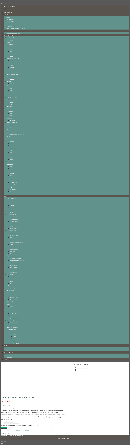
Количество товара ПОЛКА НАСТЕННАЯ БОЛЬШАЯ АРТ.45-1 (19, 425)
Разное (8, 180)
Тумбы (11, 210)
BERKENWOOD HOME (12, 122)
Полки (11, 207)
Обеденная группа (11, 262)
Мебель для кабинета (11, 230)
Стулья (11, 281)
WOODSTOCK (10, 164)
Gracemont (12, 127)
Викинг (11, 76)
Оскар (11, 92)
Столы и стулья (13, 288)
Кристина (12, 83)
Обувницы (12, 205)
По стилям (6, 345)
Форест (11, 159)
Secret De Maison (10, 161)
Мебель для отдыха (14, 221)
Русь (11, 187)
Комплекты (12, 311)
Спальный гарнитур (14, 249)
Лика (11, 88)
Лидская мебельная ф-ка (12, 74)
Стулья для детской (14, 297)
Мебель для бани (10, 301)
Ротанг (8, 304)
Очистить (16, 423)
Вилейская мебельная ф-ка (13, 58)
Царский (11, 193)
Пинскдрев (9, 106)
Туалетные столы (13, 251)
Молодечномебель (11, 85)
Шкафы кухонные (13, 272)
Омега (11, 104)
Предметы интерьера (14, 318)
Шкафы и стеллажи (14, 228)
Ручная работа (13, 189)
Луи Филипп (12, 120)
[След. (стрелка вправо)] (2, 443)
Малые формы (13, 147)
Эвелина (11, 56)
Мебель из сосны (10, 37)
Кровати (11, 244)
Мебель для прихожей (12, 198)
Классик (11, 177)
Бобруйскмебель (10, 44)
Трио (11, 95)
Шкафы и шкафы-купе (14, 253)
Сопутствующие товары (12, 329)
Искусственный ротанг (14, 308)
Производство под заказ (12, 327)
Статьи (5, 30)
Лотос (11, 49)
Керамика (15, 341)
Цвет (2, 423)
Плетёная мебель (13, 72)
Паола (11, 51)
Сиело (11, 154)
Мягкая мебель (13, 223)
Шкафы (11, 212)
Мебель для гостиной (11, 214)
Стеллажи (12, 237)
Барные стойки (13, 276)
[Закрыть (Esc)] (1, 441)
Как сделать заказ (11, 21)
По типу (5, 196)
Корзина (5, 359)
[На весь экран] (4, 441)
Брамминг (12, 168)
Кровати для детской (14, 292)
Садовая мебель (10, 320)
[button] (5, 8)
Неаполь (11, 102)
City (7, 129)
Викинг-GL (12, 79)
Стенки (11, 226)
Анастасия (12, 67)
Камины (14, 336)
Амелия (11, 65)
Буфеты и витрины (14, 278)
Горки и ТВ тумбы (13, 216)
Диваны (11, 306)
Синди (11, 152)
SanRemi (8, 136)
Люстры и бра (16, 343)
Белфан (8, 42)
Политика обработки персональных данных (16, 28)
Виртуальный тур (11, 19)
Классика (9, 347)
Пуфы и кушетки (13, 246)
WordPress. (70, 438)
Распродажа (9, 357)
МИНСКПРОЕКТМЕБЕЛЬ (13, 97)
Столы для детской (14, 295)
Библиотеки (12, 233)
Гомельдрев (9, 62)
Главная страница (8, 12)
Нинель (11, 90)
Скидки (8, 354)
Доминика (12, 46)
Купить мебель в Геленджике (13, 33)
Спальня (8, 239)
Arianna (11, 125)
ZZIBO (11, 115)
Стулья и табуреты (14, 269)
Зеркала (11, 203)
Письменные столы (14, 235)
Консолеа (12, 141)
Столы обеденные (13, 267)
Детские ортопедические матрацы (17, 134)
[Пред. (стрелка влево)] (1, 443)
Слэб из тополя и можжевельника (14, 285)
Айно (11, 166)
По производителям (8, 35)
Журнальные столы (14, 219)
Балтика (11, 40)
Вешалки (11, 200)
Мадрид (11, 145)
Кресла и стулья (13, 313)
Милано (11, 150)
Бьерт (11, 170)
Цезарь (11, 53)
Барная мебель (10, 274)
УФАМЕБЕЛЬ (10, 111)
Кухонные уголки (13, 265)
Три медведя (12, 191)
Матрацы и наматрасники (12, 255)
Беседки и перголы (14, 322)
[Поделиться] (2, 441)
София (11, 157)
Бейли (11, 138)
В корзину (4, 427)
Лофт (8, 350)
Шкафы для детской (14, 299)
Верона (11, 99)
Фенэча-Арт (9, 118)
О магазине (9, 26)
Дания (11, 175)
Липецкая (9, 81)
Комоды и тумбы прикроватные (16, 242)
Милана (11, 108)
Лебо (11, 143)
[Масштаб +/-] (6, 441)
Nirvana (65, 438)
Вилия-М (11, 60)
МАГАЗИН (6, 14)
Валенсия (12, 173)
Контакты (9, 23)
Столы (11, 315)
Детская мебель (10, 290)
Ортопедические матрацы (15, 131)
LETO (11, 113)
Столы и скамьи (13, 324)
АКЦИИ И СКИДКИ (8, 352)
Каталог (8, 17)
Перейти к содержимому (8, 1)
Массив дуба (12, 184)
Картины (14, 338)
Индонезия (9, 69)
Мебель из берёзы (13, 182)
